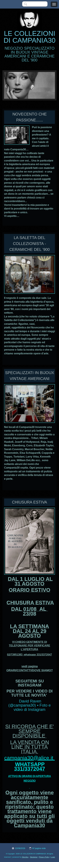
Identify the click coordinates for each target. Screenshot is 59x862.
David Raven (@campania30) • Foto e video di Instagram (29, 705)
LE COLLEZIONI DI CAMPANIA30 (29, 37)
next (45, 85)
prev (13, 85)
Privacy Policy (44, 857)
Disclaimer (34, 857)
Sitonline (25, 857)
